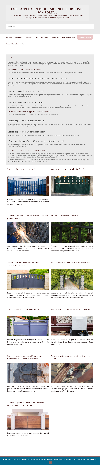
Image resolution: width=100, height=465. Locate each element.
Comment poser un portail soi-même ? (67, 169)
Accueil (8, 44)
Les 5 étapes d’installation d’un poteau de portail (71, 262)
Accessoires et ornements (14, 37)
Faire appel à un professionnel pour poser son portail (47, 10)
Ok (50, 462)
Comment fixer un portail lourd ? (21, 169)
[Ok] (98, 461)
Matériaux (29, 37)
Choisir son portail (42, 37)
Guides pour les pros (68, 37)
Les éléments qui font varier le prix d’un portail (71, 309)
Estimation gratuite (85, 37)
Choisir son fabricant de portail (64, 216)
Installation (55, 37)
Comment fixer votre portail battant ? (23, 309)
